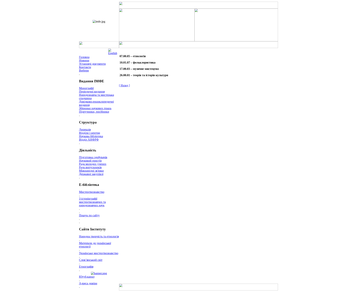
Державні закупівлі (91, 174)
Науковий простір (90, 160)
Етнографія (86, 266)
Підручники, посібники (94, 111)
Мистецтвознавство (91, 191)
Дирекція (85, 129)
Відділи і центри (89, 132)
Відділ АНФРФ (89, 139)
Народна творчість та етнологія (99, 236)
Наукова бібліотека (91, 136)
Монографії (86, 88)
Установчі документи (92, 63)
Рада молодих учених (92, 164)
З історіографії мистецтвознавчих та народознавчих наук (92, 202)
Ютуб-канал (86, 276)
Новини (84, 60)
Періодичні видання (92, 91)
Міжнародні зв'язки (91, 170)
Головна (84, 57)
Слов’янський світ (90, 259)
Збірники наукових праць (95, 108)
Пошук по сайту (89, 215)
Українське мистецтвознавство (98, 253)
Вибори (84, 70)
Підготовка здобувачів (93, 157)
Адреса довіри (88, 283)
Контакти (85, 67)
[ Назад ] (124, 85)
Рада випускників (90, 167)
